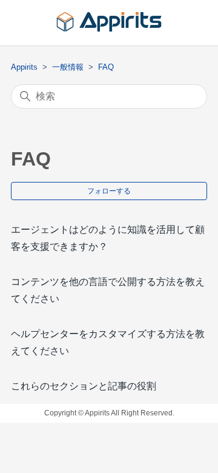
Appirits (24, 67)
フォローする (109, 191)
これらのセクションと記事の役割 (83, 386)
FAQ (106, 67)
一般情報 (68, 67)
